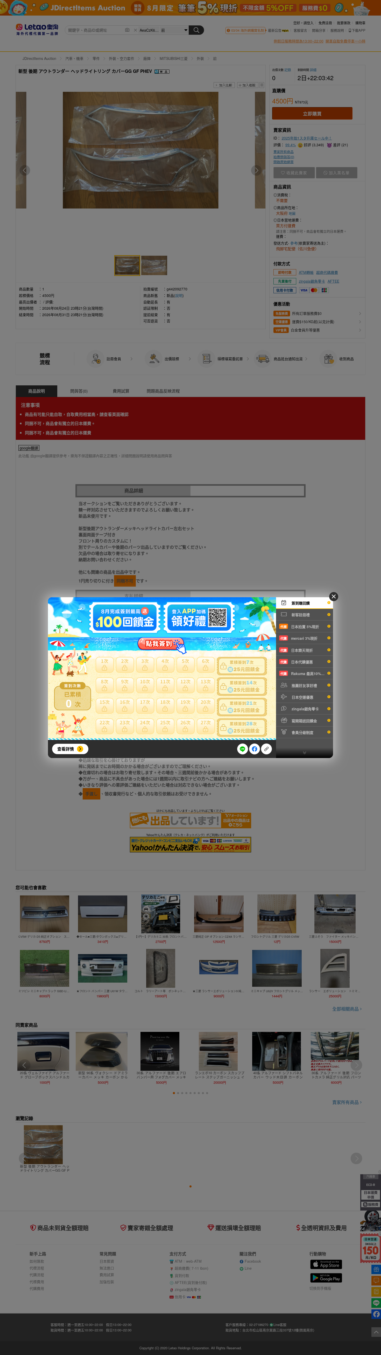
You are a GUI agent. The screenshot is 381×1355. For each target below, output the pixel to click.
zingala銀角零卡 (305, 708)
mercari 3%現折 (299, 638)
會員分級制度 (302, 732)
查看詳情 (65, 749)
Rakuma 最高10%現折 (304, 673)
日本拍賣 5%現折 (299, 626)
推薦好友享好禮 (304, 685)
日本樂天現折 (296, 650)
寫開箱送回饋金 (304, 720)
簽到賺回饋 (300, 603)
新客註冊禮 (300, 614)
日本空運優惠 (302, 697)
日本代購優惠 (296, 661)
